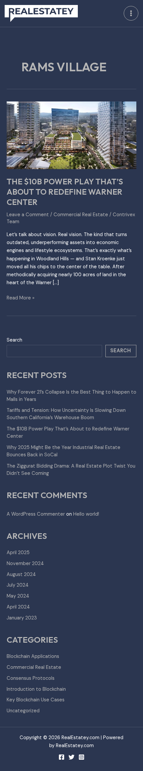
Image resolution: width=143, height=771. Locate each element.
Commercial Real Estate (81, 215)
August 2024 (21, 574)
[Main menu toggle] (131, 13)
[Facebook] (62, 757)
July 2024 (18, 585)
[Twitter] (71, 757)
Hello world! (86, 514)
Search (14, 340)
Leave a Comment (28, 215)
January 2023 (22, 618)
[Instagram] (81, 757)
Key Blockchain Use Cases (36, 700)
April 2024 (18, 607)
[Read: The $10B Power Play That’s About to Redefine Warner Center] (71, 135)
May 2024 (18, 596)
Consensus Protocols (31, 678)
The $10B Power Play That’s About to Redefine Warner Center (65, 191)
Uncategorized (23, 711)
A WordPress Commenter (36, 514)
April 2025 (18, 552)
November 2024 (25, 563)
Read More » (21, 297)
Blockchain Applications (33, 656)
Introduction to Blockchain (36, 689)
